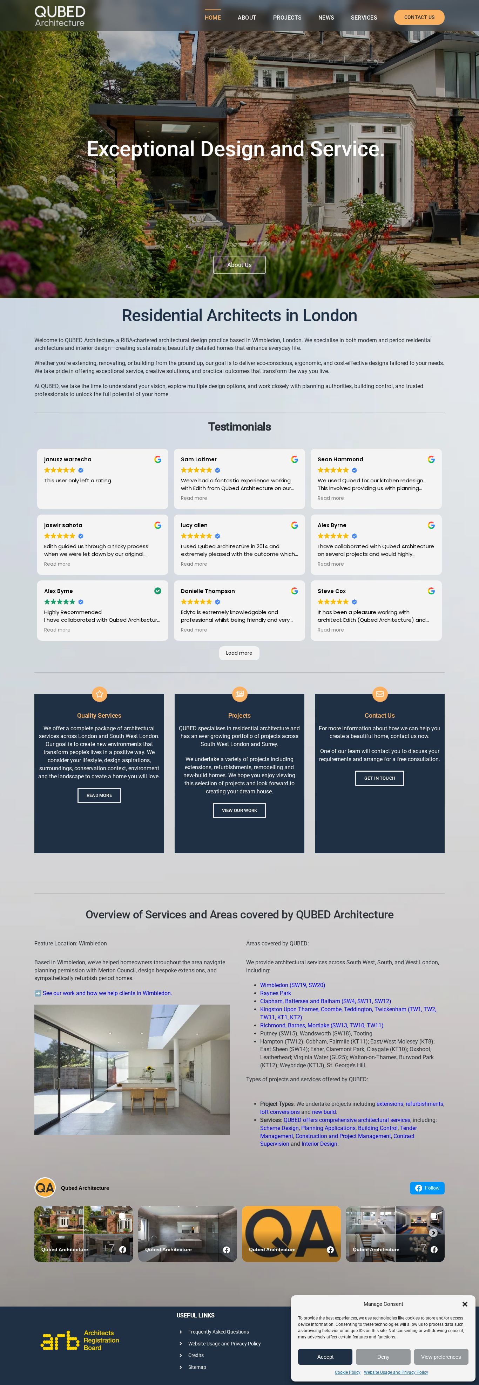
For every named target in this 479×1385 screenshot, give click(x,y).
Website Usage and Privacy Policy (396, 1372)
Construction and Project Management (343, 1136)
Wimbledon (266, 340)
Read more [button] (194, 498)
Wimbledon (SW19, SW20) (292, 985)
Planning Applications (328, 1128)
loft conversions (280, 1112)
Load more (239, 652)
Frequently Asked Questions (218, 1332)
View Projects (239, 264)
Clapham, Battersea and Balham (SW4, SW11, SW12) (325, 1001)
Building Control (378, 1128)
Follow (432, 1188)
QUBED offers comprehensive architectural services (347, 1120)
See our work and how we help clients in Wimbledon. (107, 993)
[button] (464, 1304)
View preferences (441, 1357)
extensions (390, 1104)
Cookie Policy (347, 1372)
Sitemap (197, 1367)
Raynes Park (275, 993)
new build (324, 1112)
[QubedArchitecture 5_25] (59, 7)
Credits (196, 1355)
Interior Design (319, 1144)
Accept (325, 1357)
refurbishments (424, 1104)
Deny (383, 1357)
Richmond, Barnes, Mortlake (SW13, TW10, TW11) (322, 1025)
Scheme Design (279, 1128)
